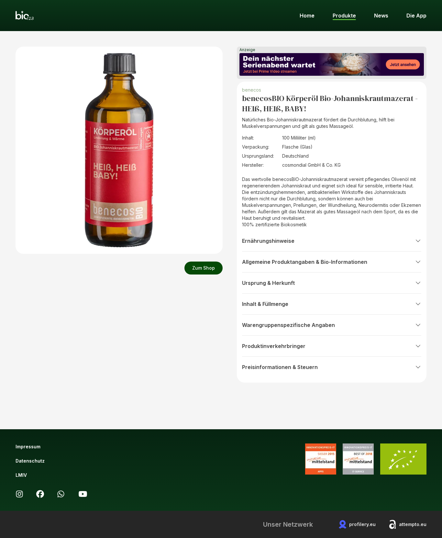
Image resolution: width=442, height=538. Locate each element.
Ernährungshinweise (268, 241)
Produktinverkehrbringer (273, 346)
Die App (416, 15)
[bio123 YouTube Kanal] (83, 494)
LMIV (21, 475)
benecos (251, 90)
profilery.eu (362, 524)
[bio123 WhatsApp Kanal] (61, 494)
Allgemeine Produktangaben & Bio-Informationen (304, 262)
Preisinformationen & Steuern (280, 367)
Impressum (28, 446)
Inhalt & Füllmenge (265, 304)
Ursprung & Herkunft (268, 283)
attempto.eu (412, 524)
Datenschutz (30, 461)
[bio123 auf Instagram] (19, 494)
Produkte (344, 15)
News (381, 15)
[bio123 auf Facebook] (40, 494)
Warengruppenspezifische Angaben (288, 325)
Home (307, 15)
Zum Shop (203, 268)
